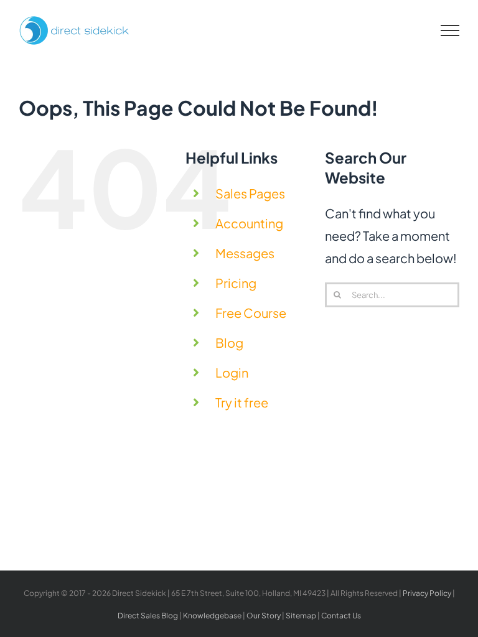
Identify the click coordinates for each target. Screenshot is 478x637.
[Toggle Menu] (450, 30)
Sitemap (301, 615)
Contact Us (341, 615)
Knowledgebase (212, 615)
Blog (229, 342)
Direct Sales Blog (148, 615)
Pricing (235, 283)
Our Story (263, 615)
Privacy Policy (427, 593)
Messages (244, 253)
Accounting (249, 223)
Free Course (250, 312)
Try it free (241, 402)
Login (231, 372)
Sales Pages (250, 193)
